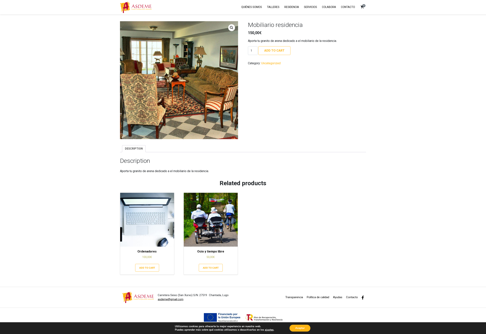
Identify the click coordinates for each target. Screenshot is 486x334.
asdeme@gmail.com (170, 299)
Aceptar (300, 328)
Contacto (352, 297)
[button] (362, 7)
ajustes (269, 330)
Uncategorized (271, 63)
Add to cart (274, 50)
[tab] (134, 148)
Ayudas (337, 297)
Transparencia (294, 297)
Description (134, 148)
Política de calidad (318, 297)
